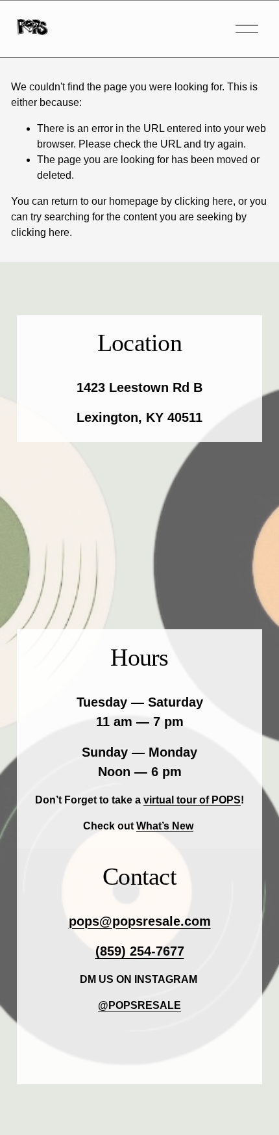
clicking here (204, 201)
